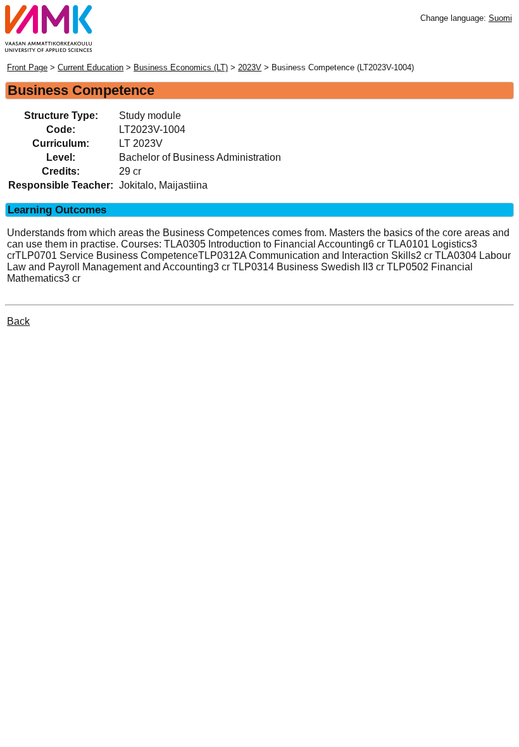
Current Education (90, 67)
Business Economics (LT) (181, 67)
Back (18, 321)
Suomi (500, 18)
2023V (249, 67)
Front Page (27, 67)
